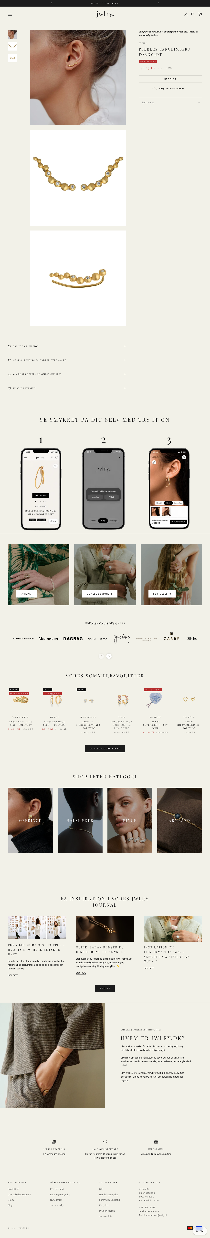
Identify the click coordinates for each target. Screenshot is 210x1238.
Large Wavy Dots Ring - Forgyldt (20, 723)
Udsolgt (170, 79)
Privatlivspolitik (107, 1210)
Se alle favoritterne (105, 748)
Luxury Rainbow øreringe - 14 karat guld (122, 725)
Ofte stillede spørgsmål (19, 1194)
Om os (11, 1200)
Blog (10, 1205)
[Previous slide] (101, 656)
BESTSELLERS (162, 594)
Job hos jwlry (57, 1205)
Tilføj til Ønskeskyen (171, 88)
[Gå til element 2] (12, 46)
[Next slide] (109, 656)
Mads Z (122, 717)
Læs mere (13, 975)
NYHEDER (26, 594)
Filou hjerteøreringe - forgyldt (189, 725)
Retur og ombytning (60, 1194)
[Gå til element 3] (12, 58)
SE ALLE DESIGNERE (100, 594)
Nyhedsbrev (56, 1200)
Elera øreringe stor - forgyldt (54, 723)
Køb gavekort (57, 1189)
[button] (170, 102)
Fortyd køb (104, 1205)
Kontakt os (13, 1189)
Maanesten (155, 717)
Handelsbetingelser (109, 1194)
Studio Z (54, 717)
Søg (101, 1189)
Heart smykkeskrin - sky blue (155, 725)
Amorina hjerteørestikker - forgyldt (88, 725)
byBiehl (144, 43)
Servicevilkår (105, 1216)
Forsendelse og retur (109, 1200)
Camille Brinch (21, 717)
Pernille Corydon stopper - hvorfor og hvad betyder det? (36, 949)
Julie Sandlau (88, 717)
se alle (105, 988)
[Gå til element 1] (12, 34)
